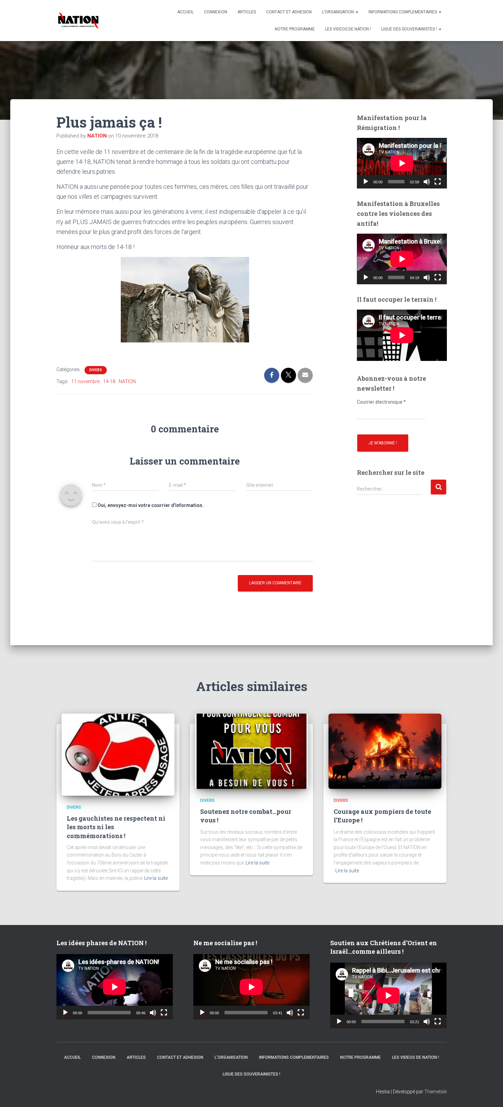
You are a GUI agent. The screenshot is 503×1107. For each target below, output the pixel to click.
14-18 (109, 381)
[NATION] (78, 20)
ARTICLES (246, 12)
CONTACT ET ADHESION (289, 12)
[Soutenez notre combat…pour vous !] (251, 750)
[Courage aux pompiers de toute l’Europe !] (384, 750)
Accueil (185, 12)
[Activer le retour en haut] (489, 1093)
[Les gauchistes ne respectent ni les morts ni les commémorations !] (118, 754)
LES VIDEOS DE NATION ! (348, 29)
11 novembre (85, 381)
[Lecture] (365, 181)
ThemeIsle (435, 1091)
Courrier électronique (381, 402)
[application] (402, 163)
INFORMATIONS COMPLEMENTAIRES (403, 12)
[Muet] (426, 181)
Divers (95, 370)
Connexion (215, 12)
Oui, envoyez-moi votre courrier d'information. (150, 505)
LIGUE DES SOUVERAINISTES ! (409, 29)
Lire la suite (156, 878)
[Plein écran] (437, 181)
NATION (127, 381)
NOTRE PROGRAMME (295, 29)
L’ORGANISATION (338, 12)
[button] (356, 12)
